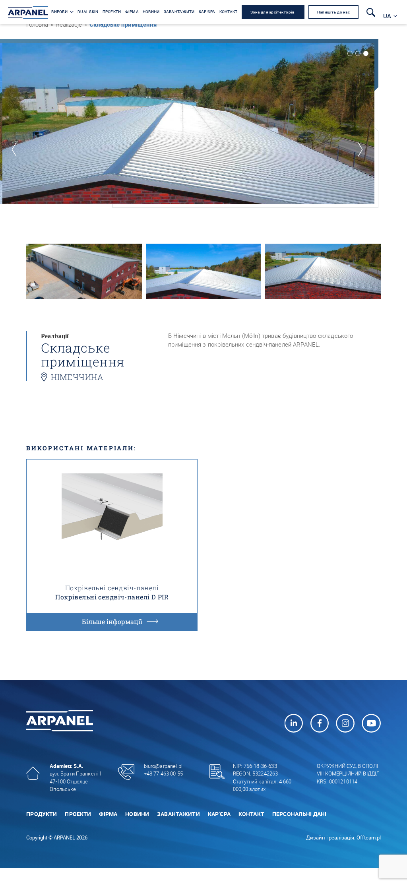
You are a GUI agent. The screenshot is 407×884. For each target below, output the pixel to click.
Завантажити (178, 814)
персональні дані (299, 814)
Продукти (41, 814)
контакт (251, 814)
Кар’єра (219, 814)
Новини (137, 814)
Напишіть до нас (333, 12)
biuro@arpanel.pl (163, 766)
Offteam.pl (369, 837)
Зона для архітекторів (273, 12)
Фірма (108, 814)
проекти (78, 814)
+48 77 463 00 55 (163, 773)
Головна (37, 24)
